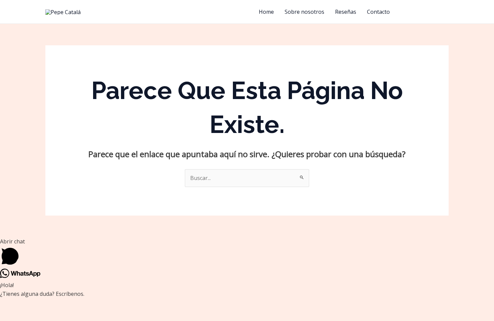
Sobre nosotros (304, 11)
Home (266, 11)
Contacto (378, 11)
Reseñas (345, 11)
